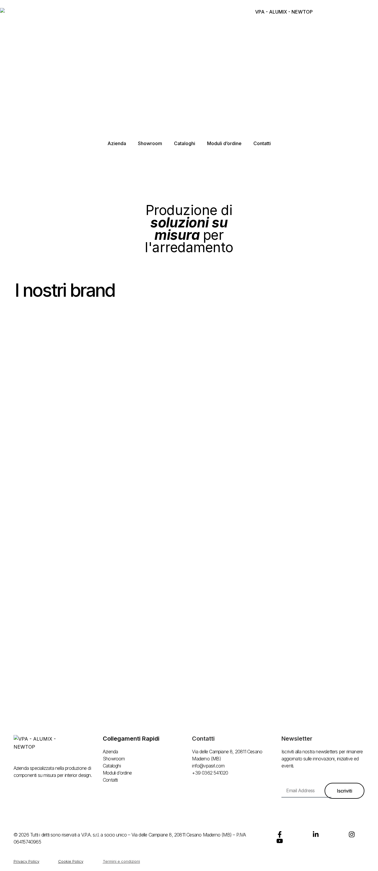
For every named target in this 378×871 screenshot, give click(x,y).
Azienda (116, 143)
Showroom (150, 143)
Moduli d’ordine (224, 143)
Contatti (262, 143)
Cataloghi (184, 143)
